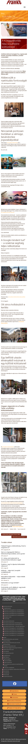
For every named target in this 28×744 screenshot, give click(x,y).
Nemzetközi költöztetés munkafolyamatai (13, 624)
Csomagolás (6, 651)
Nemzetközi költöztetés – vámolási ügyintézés (14, 626)
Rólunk (15, 694)
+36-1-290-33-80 (11, 728)
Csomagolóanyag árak (8, 653)
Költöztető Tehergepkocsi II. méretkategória (14, 611)
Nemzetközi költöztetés (8, 621)
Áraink (4, 637)
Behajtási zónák (7, 617)
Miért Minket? (6, 657)
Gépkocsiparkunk (8, 662)
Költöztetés (15, 697)
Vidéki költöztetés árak (8, 649)
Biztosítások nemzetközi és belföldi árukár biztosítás (13, 665)
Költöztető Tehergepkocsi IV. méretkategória (14, 615)
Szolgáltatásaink (7, 608)
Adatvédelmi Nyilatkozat (15, 704)
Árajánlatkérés (15, 691)
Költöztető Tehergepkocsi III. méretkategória (14, 613)
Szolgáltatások (6, 655)
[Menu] (24, 7)
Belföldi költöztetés (7, 606)
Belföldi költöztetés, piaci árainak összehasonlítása (10, 640)
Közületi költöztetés (7, 676)
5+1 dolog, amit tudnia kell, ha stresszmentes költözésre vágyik (11, 559)
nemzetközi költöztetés (12, 142)
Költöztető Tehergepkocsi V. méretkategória (14, 635)
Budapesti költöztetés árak (9, 646)
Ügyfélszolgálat (6, 659)
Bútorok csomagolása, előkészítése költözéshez (14, 669)
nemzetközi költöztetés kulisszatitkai (16, 296)
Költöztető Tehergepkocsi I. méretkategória (14, 610)
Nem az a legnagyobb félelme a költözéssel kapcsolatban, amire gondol (13, 553)
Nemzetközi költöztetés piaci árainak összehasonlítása (11, 643)
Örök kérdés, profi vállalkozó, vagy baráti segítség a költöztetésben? (13, 588)
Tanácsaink (6, 618)
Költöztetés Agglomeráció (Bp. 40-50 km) (12, 647)
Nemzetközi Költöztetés (14, 700)
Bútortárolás (6, 671)
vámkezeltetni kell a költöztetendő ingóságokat (12, 503)
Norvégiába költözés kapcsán (7, 212)
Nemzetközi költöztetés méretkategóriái (12, 622)
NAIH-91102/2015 (15, 708)
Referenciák (6, 674)
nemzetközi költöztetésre (8, 446)
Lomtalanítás (6, 672)
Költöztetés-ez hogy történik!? (10, 583)
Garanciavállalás (7, 660)
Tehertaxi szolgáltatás (9, 667)
